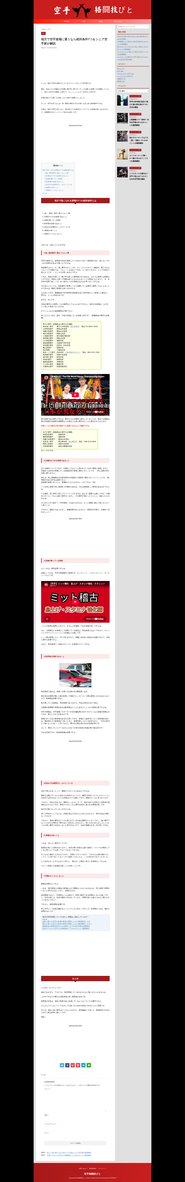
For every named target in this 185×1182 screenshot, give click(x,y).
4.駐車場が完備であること (54, 182)
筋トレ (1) (120, 68)
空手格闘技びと (92, 1173)
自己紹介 (66, 21)
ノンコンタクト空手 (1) (125, 76)
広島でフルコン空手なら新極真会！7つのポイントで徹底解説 (66, 928)
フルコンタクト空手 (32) (125, 74)
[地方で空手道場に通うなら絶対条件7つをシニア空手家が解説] (83, 1065)
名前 (46, 1115)
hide (60, 165)
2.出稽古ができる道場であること (57, 176)
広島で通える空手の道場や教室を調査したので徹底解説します (66, 921)
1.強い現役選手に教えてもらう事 (56, 173)
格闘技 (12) (121, 81)
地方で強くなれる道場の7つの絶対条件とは (58, 170)
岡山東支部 (73, 441)
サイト (46, 1133)
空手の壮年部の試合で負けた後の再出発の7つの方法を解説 (138, 104)
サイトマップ (102, 1168)
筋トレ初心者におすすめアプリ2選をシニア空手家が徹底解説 (69, 1153)
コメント (47, 1089)
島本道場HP (75, 326)
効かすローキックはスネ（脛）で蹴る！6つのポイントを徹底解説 (138, 140)
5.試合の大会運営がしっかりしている (58, 184)
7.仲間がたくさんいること (54, 190)
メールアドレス (50, 1124)
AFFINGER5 (112, 1178)
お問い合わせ (118, 21)
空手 (83, 21)
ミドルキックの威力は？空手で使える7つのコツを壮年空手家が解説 (138, 176)
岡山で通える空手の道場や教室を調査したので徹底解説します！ (67, 924)
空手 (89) (120, 71)
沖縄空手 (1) (121, 79)
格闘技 (101, 21)
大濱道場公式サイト (73, 352)
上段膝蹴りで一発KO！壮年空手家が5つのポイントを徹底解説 (139, 122)
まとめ (44, 193)
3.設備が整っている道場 (53, 179)
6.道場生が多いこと (52, 187)
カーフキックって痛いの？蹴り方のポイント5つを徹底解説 (138, 158)
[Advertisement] (75, 65)
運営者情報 (92, 1168)
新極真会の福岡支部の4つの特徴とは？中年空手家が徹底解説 (66, 926)
